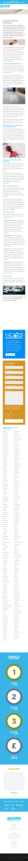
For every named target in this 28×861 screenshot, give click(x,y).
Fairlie (15, 574)
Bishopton (16, 576)
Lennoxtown (16, 584)
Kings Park (5, 621)
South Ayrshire (5, 600)
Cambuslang (5, 442)
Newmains (16, 619)
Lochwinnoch (16, 554)
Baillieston (5, 478)
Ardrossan (16, 448)
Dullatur (4, 594)
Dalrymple (16, 522)
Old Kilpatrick (5, 582)
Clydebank (16, 558)
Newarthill (5, 462)
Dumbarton (5, 570)
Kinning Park (16, 596)
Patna (15, 540)
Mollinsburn (5, 480)
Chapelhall (16, 621)
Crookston (5, 514)
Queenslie (16, 528)
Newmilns (16, 590)
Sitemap (26, 857)
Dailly (15, 526)
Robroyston (5, 522)
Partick (15, 524)
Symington (16, 518)
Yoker (15, 566)
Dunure (4, 568)
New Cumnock (6, 452)
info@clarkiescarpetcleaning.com (14, 829)
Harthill (4, 472)
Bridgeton (5, 619)
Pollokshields (5, 516)
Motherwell (5, 484)
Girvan (4, 584)
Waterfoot (5, 576)
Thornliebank (16, 600)
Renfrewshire (16, 454)
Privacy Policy (21, 857)
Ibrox (15, 478)
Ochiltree (16, 494)
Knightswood (16, 536)
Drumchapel (16, 592)
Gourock (4, 532)
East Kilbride (5, 498)
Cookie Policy (15, 857)
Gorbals (15, 562)
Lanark (4, 564)
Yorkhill (4, 476)
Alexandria (16, 580)
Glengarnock (16, 466)
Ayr (3, 540)
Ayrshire (4, 625)
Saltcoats (16, 538)
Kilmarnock (5, 524)
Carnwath (5, 520)
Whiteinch (5, 604)
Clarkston (16, 594)
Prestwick (16, 436)
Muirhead (5, 464)
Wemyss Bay (16, 431)
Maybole (15, 627)
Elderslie (4, 586)
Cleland (4, 633)
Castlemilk (5, 450)
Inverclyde (16, 635)
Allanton (15, 488)
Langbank (16, 470)
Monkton (16, 629)
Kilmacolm (5, 592)
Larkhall (4, 574)
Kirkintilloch (16, 564)
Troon (4, 474)
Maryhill (15, 637)
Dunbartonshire (17, 458)
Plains (15, 474)
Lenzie (15, 633)
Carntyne (16, 512)
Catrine (4, 458)
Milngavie (16, 486)
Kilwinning (5, 486)
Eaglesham (5, 446)
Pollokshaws (16, 464)
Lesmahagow (16, 498)
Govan (15, 442)
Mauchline (16, 598)
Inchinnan (16, 510)
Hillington (16, 570)
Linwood (4, 496)
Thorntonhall (5, 506)
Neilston (15, 604)
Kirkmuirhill (5, 562)
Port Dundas (16, 444)
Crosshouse (5, 470)
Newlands (16, 586)
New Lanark (5, 608)
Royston (15, 502)
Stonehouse (16, 516)
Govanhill (5, 635)
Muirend (15, 602)
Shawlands (5, 454)
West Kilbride (16, 504)
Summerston (5, 610)
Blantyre (4, 460)
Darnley (4, 572)
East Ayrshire (5, 488)
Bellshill (4, 627)
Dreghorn (5, 431)
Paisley (4, 510)
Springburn (16, 452)
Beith (4, 544)
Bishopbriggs (16, 472)
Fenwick (4, 456)
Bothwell (4, 504)
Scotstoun (16, 468)
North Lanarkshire (17, 556)
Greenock (5, 444)
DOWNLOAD (10, 354)
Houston (4, 448)
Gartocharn (5, 530)
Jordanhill (16, 572)
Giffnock (15, 460)
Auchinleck (5, 538)
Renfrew (15, 520)
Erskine (4, 631)
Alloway (15, 530)
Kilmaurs (4, 492)
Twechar (16, 582)
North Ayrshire (5, 552)
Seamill (15, 588)
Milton (15, 446)
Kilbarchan (5, 598)
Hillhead (15, 568)
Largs (4, 518)
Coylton (15, 490)
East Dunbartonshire (18, 542)
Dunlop (15, 456)
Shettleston (16, 462)
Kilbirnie (4, 468)
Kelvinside (5, 500)
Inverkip (4, 639)
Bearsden (5, 512)
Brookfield (5, 602)
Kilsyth (4, 494)
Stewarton (5, 560)
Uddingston (5, 546)
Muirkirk (4, 466)
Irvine (4, 528)
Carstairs (16, 550)
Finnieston (5, 536)
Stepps (4, 590)
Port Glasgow (16, 496)
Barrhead (16, 450)
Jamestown (16, 610)
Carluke (4, 482)
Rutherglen (16, 508)
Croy (4, 550)
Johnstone (16, 534)
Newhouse (5, 588)
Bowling (4, 596)
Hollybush (16, 625)
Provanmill (5, 558)
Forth (15, 500)
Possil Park (5, 526)
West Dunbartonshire (7, 606)
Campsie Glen (17, 631)
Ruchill (15, 608)
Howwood (16, 484)
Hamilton (16, 480)
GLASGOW (6, 429)
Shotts (4, 566)
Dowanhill (16, 492)
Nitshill (4, 508)
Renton (4, 502)
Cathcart (15, 578)
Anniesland (5, 629)
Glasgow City (16, 506)
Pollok (15, 548)
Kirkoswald (5, 436)
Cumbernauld (16, 482)
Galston (15, 532)
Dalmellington (5, 580)
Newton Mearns (6, 542)
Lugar (4, 490)
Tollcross (4, 556)
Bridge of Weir (17, 560)
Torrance (4, 548)
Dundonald (16, 476)
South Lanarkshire (17, 606)
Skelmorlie (5, 554)
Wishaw (4, 637)
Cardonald (16, 514)
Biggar (4, 534)
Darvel (15, 546)
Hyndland (16, 552)
